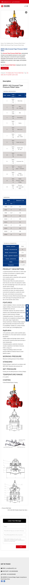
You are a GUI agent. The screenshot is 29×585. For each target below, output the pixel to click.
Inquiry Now (5, 68)
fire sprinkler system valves (12, 74)
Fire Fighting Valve (8, 43)
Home (2, 43)
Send (21, 546)
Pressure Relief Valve (19, 43)
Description (7, 81)
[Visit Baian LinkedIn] (4, 581)
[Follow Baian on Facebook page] (2, 581)
